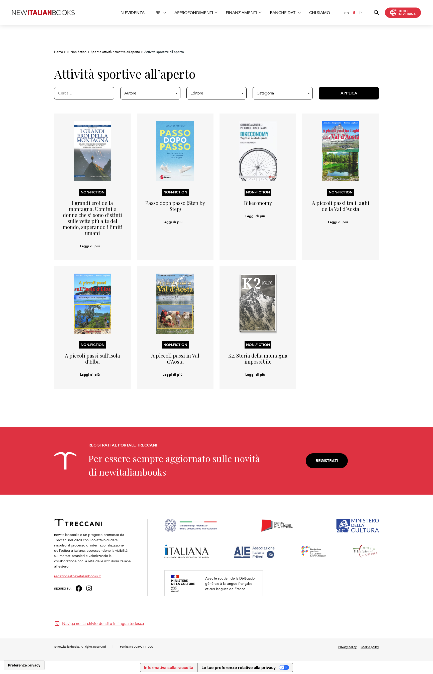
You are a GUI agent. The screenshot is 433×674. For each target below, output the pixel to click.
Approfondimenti (193, 13)
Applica (349, 93)
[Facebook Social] (79, 588)
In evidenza (132, 12)
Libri (157, 13)
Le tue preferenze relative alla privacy (238, 667)
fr (360, 12)
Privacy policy (347, 646)
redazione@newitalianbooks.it (77, 576)
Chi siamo (319, 12)
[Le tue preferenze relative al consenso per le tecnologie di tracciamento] (24, 665)
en (346, 12)
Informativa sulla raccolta (168, 667)
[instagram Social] (89, 588)
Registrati (327, 461)
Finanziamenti (241, 13)
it (354, 12)
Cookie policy (370, 646)
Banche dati (283, 13)
